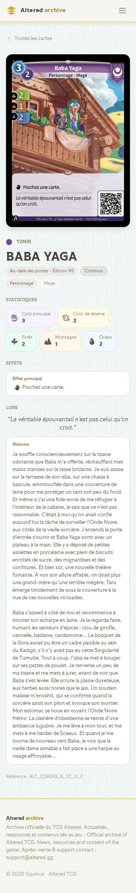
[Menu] (122, 10)
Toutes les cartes (33, 38)
